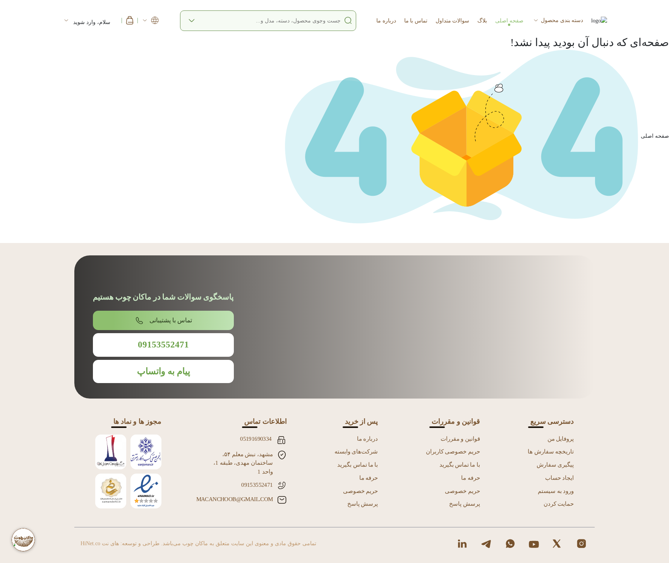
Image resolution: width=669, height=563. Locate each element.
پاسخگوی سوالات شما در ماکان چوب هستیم (163, 297)
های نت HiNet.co (100, 543)
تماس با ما (415, 20)
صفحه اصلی (509, 20)
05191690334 (255, 439)
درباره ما (386, 20)
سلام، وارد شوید (92, 22)
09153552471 (163, 344)
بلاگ (482, 20)
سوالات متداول (452, 20)
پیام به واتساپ (163, 371)
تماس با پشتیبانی (170, 320)
